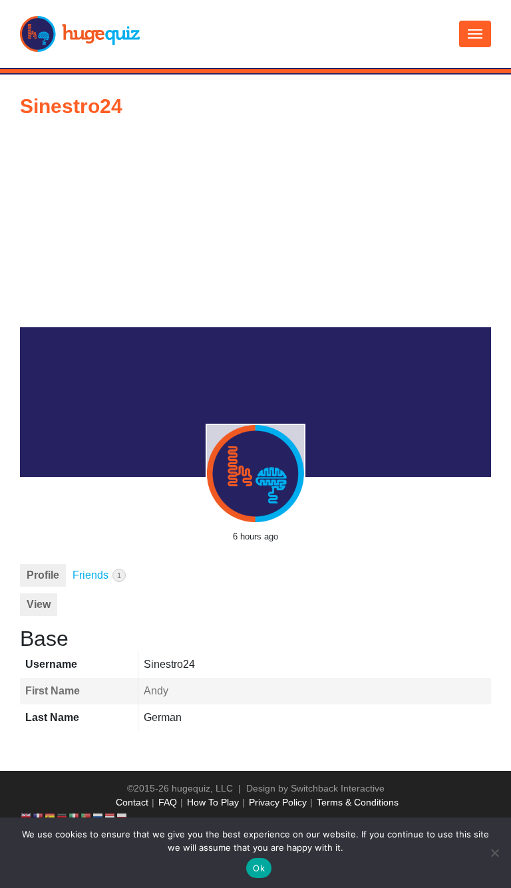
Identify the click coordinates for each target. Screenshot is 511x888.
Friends (97, 575)
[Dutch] (110, 816)
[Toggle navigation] (475, 34)
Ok (259, 868)
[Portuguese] (86, 816)
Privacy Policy (278, 802)
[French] (39, 816)
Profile (43, 575)
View (39, 604)
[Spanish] (51, 816)
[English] (27, 816)
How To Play (213, 802)
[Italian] (75, 816)
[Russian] (98, 816)
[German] (63, 816)
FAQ (167, 802)
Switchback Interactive (338, 788)
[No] (494, 852)
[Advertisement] (255, 227)
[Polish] (122, 816)
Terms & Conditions (358, 802)
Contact (132, 802)
